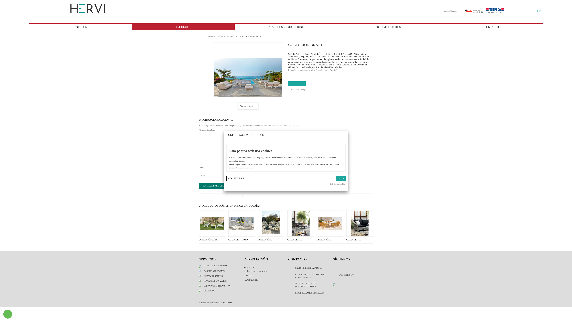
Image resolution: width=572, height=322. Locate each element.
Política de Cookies (243, 168)
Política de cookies (338, 184)
